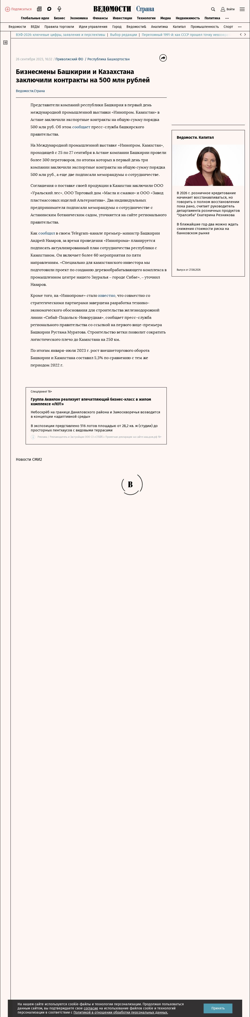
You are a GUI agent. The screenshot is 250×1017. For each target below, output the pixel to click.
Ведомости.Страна (30, 91)
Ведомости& (136, 27)
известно (106, 295)
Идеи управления (93, 27)
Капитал (179, 27)
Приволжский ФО (69, 59)
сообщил (47, 233)
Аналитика (159, 27)
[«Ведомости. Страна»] (125, 9)
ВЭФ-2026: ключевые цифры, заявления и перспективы (60, 35)
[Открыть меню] (242, 9)
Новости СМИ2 (29, 459)
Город (117, 27)
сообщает (81, 127)
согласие (91, 1008)
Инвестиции (122, 18)
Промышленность (205, 27)
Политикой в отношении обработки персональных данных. (120, 1012)
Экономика (79, 18)
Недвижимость (188, 18)
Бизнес (59, 18)
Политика (212, 18)
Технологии (146, 18)
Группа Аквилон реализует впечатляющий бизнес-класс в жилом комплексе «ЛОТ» (91, 401)
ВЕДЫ (35, 27)
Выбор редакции (123, 35)
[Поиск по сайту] (213, 9)
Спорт (228, 27)
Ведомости (17, 27)
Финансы (100, 18)
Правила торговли (59, 27)
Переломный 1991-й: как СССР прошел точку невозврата (187, 35)
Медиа (165, 18)
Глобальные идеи (35, 18)
